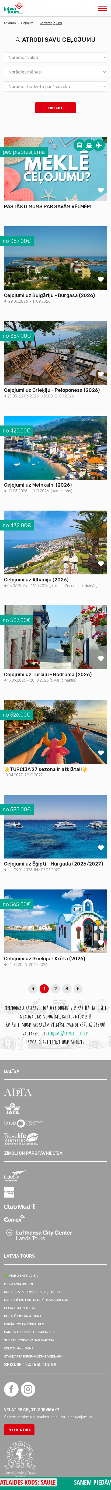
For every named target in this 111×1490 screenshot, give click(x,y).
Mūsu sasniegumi (18, 1284)
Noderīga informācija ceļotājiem (33, 1292)
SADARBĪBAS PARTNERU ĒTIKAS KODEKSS (36, 1300)
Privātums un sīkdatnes (24, 1324)
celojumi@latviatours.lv (66, 1033)
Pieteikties (19, 1430)
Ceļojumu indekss (19, 1308)
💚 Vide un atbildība (21, 1276)
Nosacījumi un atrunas (24, 1316)
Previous (32, 988)
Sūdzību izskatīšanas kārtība (29, 1340)
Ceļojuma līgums (19, 1348)
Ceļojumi (27, 23)
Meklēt (55, 108)
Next (78, 988)
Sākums (10, 23)
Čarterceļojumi (51, 23)
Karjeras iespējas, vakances (29, 1332)
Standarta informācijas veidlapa (33, 1356)
